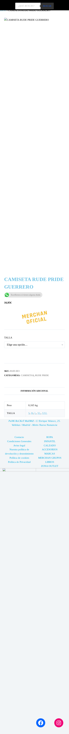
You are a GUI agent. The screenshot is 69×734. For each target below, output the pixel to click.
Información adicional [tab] (34, 391)
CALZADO (50, 445)
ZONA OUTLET (49, 466)
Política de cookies (19, 457)
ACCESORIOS (49, 449)
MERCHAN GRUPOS (49, 457)
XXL (44, 413)
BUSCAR (47, 6)
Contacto (19, 437)
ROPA (49, 437)
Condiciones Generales (19, 441)
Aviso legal (19, 445)
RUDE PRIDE (42, 375)
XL (39, 413)
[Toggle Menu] (62, 5)
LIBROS (49, 462)
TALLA (8, 337)
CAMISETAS (27, 375)
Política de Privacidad (19, 462)
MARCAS (49, 453)
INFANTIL (49, 441)
